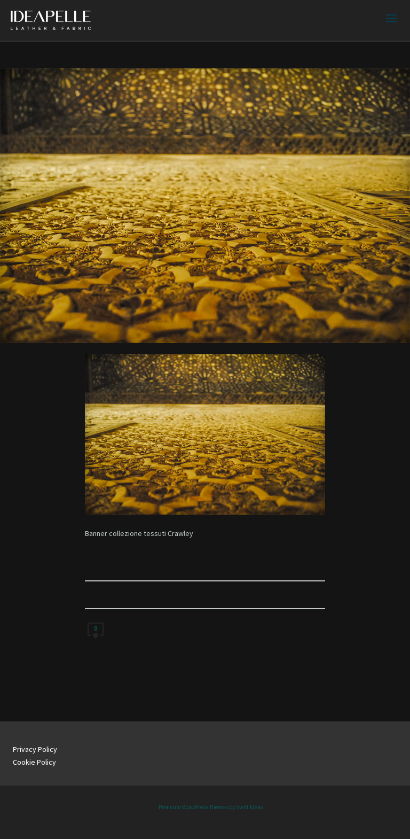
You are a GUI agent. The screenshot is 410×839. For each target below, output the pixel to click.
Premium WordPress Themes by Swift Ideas (211, 807)
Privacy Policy (35, 749)
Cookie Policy (34, 762)
